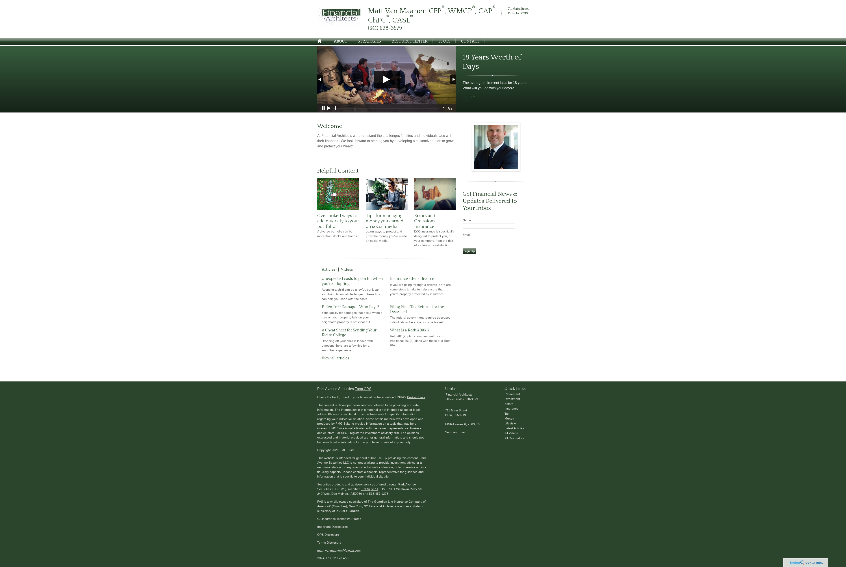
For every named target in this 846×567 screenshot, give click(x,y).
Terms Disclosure (329, 542)
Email (466, 234)
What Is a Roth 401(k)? (409, 330)
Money (509, 418)
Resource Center (409, 41)
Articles (328, 269)
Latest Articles (514, 428)
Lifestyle (510, 423)
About (340, 41)
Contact (470, 41)
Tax (507, 413)
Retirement (512, 394)
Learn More (472, 97)
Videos (347, 269)
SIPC (374, 489)
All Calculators (514, 438)
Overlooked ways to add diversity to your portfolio (338, 221)
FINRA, (366, 489)
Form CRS (363, 389)
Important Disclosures (332, 526)
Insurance (511, 408)
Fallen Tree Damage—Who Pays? (350, 307)
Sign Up (469, 251)
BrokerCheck (416, 397)
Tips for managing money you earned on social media (384, 221)
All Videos (511, 433)
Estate (509, 403)
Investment (512, 399)
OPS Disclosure (328, 534)
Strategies (369, 41)
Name (467, 220)
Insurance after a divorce (412, 279)
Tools (444, 41)
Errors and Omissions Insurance (424, 221)
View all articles (335, 358)
